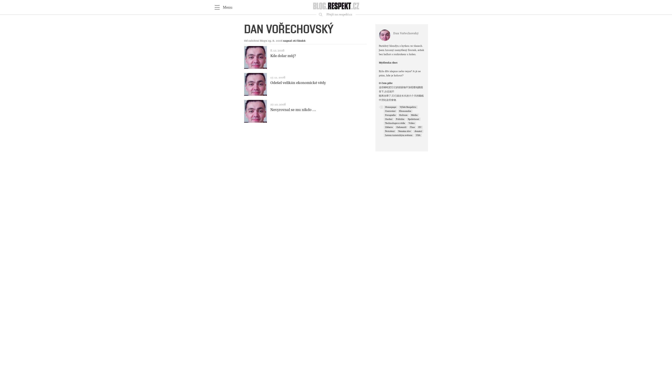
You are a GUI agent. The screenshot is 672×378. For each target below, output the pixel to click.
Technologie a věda (395, 123)
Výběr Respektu (408, 107)
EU (419, 127)
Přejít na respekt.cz (339, 14)
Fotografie (390, 115)
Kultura (403, 115)
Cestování (390, 111)
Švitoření (390, 131)
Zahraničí (401, 127)
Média (414, 115)
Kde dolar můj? (283, 56)
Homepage (390, 107)
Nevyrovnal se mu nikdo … (293, 109)
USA (418, 135)
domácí (418, 131)
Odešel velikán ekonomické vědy (298, 82)
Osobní (388, 119)
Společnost (413, 119)
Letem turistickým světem (398, 135)
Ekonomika (405, 111)
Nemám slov (404, 131)
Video (412, 123)
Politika (400, 119)
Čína (412, 127)
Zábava (389, 127)
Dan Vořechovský (406, 33)
